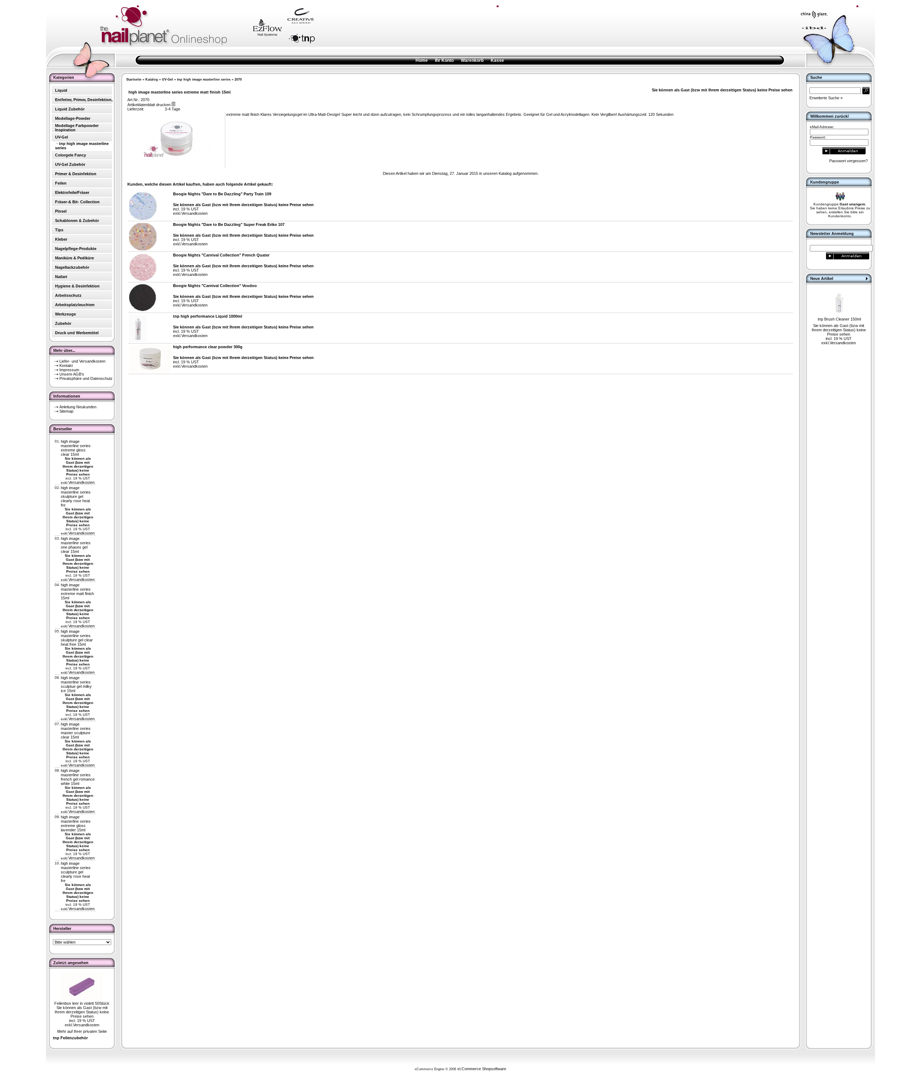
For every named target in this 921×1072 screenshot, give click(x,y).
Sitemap (66, 411)
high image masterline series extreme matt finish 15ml (77, 591)
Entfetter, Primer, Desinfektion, (84, 99)
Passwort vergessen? (848, 161)
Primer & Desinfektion (75, 174)
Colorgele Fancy (70, 155)
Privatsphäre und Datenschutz (86, 378)
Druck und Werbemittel (77, 333)
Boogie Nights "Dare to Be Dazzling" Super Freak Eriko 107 (229, 224)
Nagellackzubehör (72, 267)
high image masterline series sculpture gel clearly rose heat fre (76, 872)
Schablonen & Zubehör (77, 220)
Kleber (61, 239)
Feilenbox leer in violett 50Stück (81, 1003)
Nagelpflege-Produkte (75, 248)
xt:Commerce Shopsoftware (481, 1069)
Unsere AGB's (71, 374)
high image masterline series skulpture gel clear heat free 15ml (77, 637)
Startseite (133, 79)
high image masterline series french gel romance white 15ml (78, 777)
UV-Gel (167, 79)
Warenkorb (472, 60)
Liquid (61, 90)
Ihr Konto (444, 60)
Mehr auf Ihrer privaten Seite (82, 1031)
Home (422, 60)
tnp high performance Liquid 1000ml (207, 316)
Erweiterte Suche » (826, 98)
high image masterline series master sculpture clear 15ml (76, 730)
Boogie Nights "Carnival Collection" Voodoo (215, 285)
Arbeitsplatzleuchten (75, 305)
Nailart (61, 276)
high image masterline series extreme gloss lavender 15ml (76, 823)
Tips (59, 230)
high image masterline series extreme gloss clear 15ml (76, 447)
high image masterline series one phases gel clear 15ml (76, 545)
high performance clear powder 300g (207, 347)
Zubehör (63, 323)
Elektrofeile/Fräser (72, 192)
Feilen (61, 183)
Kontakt (66, 365)
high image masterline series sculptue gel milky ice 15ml (76, 684)
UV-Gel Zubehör (70, 164)
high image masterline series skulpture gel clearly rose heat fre (76, 496)
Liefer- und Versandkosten (82, 361)
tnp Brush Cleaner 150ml (839, 319)
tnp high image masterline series (204, 79)
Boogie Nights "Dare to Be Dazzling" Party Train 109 (222, 194)
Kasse (497, 60)
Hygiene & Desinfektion (77, 286)
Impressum (69, 370)
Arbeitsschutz (68, 295)
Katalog (151, 79)
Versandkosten (81, 482)
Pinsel (61, 211)
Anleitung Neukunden (77, 407)
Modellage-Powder (72, 118)
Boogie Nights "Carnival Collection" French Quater (221, 255)
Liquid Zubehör (70, 109)
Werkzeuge (65, 314)
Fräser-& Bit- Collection (77, 202)
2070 (238, 79)
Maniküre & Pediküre (74, 258)
